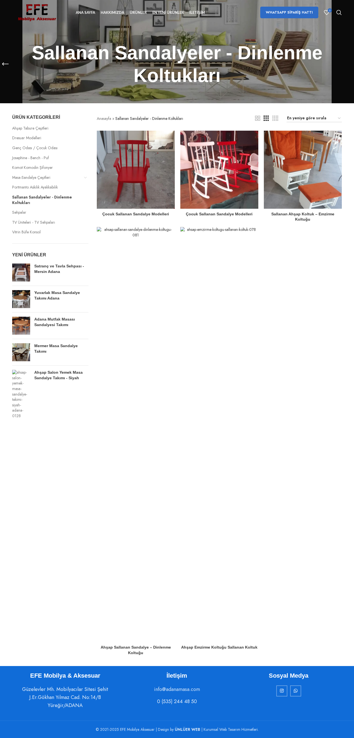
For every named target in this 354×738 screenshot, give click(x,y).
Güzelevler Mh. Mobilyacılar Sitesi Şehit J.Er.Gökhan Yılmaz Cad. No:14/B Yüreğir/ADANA (65, 697)
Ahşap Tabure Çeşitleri (30, 128)
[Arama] (339, 12)
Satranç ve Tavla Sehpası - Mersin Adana (59, 269)
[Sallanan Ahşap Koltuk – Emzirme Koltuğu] (303, 170)
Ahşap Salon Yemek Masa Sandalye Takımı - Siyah (58, 375)
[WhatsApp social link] (295, 690)
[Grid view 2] (257, 118)
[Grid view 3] (266, 118)
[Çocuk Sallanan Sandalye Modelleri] (136, 170)
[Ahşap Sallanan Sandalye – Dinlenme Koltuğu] (136, 434)
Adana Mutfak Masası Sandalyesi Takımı (54, 322)
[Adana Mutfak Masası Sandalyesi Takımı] (21, 326)
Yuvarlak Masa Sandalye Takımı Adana (57, 295)
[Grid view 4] (275, 118)
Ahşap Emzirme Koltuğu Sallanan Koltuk (219, 647)
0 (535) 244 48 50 (177, 701)
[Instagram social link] (281, 690)
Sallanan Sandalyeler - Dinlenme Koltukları (42, 199)
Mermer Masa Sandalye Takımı (56, 348)
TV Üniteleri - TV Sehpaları (33, 222)
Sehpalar (19, 212)
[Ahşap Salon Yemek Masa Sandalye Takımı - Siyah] (21, 394)
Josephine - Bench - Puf (30, 158)
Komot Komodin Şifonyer (32, 167)
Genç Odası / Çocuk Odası (35, 148)
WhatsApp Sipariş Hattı (289, 12)
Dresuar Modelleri (26, 138)
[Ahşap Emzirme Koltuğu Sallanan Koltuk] (219, 434)
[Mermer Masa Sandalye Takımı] (21, 352)
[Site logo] (37, 12)
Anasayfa (104, 118)
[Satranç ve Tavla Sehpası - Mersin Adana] (21, 273)
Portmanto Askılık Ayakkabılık (35, 187)
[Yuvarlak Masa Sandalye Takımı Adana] (21, 299)
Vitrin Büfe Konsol (26, 232)
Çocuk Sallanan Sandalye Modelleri (135, 214)
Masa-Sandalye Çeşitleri (31, 177)
